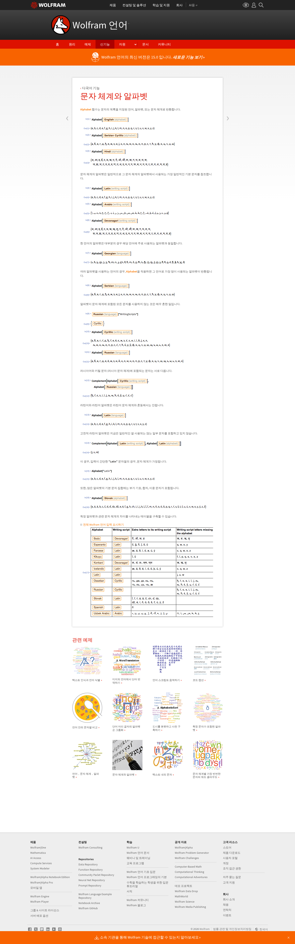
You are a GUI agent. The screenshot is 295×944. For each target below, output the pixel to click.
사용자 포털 (230, 858)
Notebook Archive (89, 903)
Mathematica (38, 853)
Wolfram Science (184, 901)
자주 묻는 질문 (232, 877)
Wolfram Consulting (90, 847)
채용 (226, 904)
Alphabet (85, 109)
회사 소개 (229, 899)
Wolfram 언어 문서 (138, 853)
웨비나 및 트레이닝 (138, 858)
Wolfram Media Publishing (190, 907)
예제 (87, 44)
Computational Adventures (191, 877)
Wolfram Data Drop (186, 891)
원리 (72, 44)
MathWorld (181, 896)
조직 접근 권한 (232, 868)
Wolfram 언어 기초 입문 (141, 872)
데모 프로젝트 (183, 886)
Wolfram (204, 929)
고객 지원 (229, 882)
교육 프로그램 (135, 863)
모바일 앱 (36, 888)
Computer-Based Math (188, 866)
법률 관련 (219, 929)
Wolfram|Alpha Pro (41, 882)
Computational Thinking (189, 872)
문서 (145, 44)
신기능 (105, 44)
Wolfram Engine (39, 896)
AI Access (35, 858)
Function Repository (90, 869)
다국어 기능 (91, 88)
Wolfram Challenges (187, 858)
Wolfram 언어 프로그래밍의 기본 (147, 877)
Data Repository (88, 864)
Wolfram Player (39, 901)
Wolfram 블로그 (136, 905)
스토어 (227, 847)
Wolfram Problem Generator (192, 853)
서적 (129, 891)
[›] (227, 94)
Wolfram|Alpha (184, 847)
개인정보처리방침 (240, 929)
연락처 (227, 910)
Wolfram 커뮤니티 (138, 900)
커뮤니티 (164, 44)
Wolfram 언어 (100, 25)
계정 (226, 863)
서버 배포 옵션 (39, 915)
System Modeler (40, 868)
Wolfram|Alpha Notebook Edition (50, 877)
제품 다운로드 (231, 853)
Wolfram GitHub (88, 908)
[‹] (67, 94)
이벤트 (227, 915)
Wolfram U (133, 847)
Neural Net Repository (91, 880)
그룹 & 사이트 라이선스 (44, 910)
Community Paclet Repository (96, 875)
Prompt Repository (89, 885)
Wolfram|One (38, 847)
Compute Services (41, 863)
